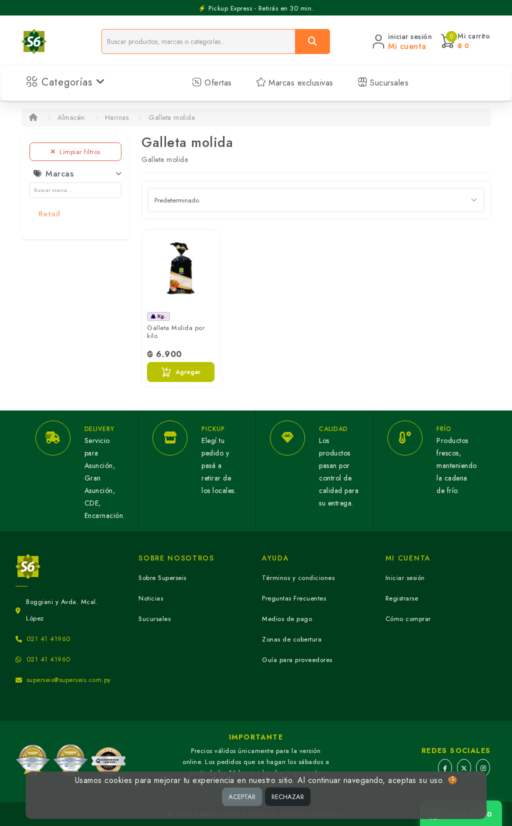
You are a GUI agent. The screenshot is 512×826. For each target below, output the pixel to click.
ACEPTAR (242, 797)
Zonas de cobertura (292, 639)
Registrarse (402, 598)
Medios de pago (287, 619)
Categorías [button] (67, 82)
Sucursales (388, 82)
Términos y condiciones (298, 577)
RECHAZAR (288, 797)
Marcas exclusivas (300, 82)
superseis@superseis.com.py (68, 679)
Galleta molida (171, 117)
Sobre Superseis (162, 577)
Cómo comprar (408, 619)
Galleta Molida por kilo (175, 331)
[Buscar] (312, 41)
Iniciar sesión (405, 577)
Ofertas (217, 82)
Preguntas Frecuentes (294, 598)
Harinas (117, 117)
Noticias (150, 598)
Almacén (71, 117)
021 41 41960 (48, 639)
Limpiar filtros (80, 151)
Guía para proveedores (297, 659)
